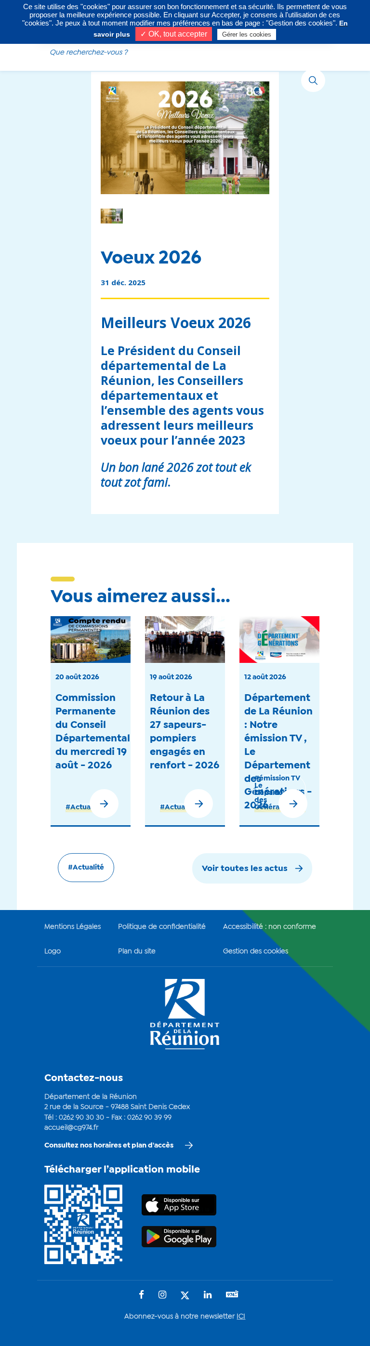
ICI (241, 1317)
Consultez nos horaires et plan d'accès (108, 1145)
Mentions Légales (72, 927)
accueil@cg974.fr (71, 1128)
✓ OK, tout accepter (173, 34)
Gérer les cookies (246, 34)
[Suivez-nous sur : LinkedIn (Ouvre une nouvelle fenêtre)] (207, 1295)
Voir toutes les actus (245, 868)
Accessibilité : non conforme (269, 927)
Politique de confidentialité (162, 927)
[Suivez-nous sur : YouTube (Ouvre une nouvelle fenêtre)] (232, 1295)
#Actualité (84, 807)
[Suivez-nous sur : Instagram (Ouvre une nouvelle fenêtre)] (162, 1295)
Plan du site (137, 951)
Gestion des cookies (255, 951)
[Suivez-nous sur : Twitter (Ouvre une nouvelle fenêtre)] (185, 1296)
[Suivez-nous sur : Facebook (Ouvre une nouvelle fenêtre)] (141, 1295)
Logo (52, 951)
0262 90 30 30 (81, 1118)
